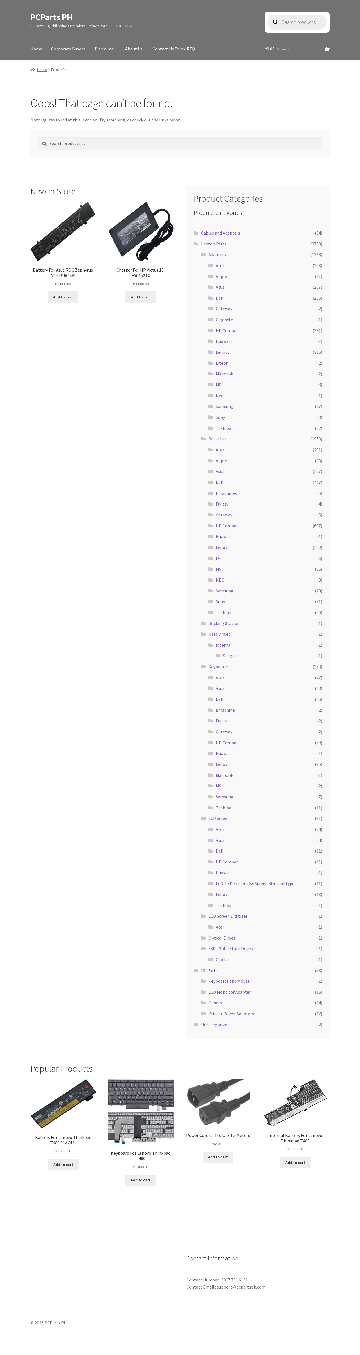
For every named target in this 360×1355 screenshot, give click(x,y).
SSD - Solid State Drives (230, 948)
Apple (221, 276)
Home (36, 49)
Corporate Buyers (68, 49)
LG (218, 558)
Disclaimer (105, 49)
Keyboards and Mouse (229, 981)
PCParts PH (51, 17)
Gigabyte (224, 319)
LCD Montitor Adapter (229, 992)
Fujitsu (222, 504)
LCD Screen (219, 818)
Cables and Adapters (220, 233)
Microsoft (225, 373)
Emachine (225, 710)
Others (215, 1002)
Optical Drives (221, 938)
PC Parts (209, 970)
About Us (134, 49)
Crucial (222, 959)
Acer (220, 265)
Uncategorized (215, 1024)
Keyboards (218, 666)
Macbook (224, 775)
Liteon (222, 363)
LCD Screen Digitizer (228, 916)
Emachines (226, 493)
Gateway (224, 308)
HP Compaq (227, 330)
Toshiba (223, 428)
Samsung (224, 406)
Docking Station (224, 623)
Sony (220, 417)
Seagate (231, 655)
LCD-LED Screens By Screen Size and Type (255, 883)
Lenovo (223, 352)
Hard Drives (219, 634)
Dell (220, 298)
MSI (219, 384)
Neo (220, 395)
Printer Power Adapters (231, 1013)
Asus (220, 287)
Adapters (217, 254)
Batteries (217, 439)
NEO (220, 580)
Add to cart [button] (63, 297)
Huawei (223, 341)
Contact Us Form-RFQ (173, 49)
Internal (224, 645)
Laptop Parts (213, 244)
